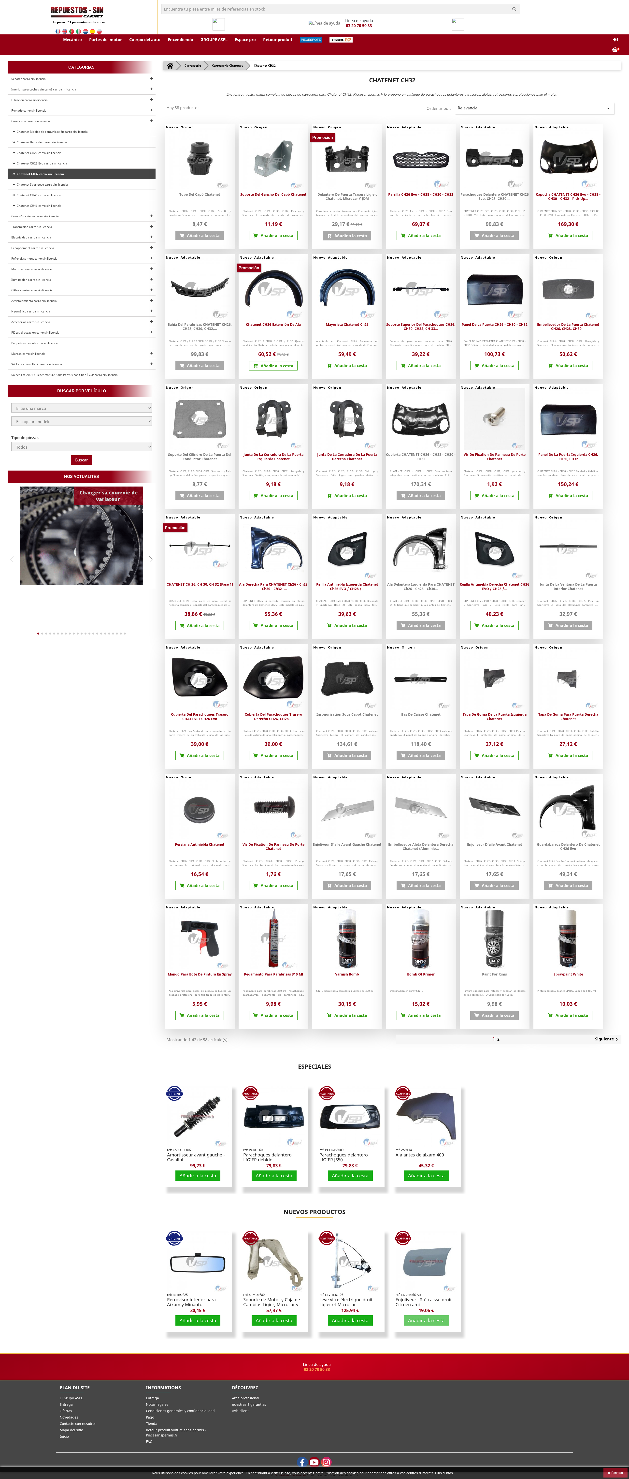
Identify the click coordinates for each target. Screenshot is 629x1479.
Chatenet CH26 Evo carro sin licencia (41, 163)
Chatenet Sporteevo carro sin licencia (41, 184)
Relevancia (534, 108)
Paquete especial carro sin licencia (34, 343)
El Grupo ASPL (71, 1398)
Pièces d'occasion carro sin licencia (35, 332)
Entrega (66, 1404)
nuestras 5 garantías (249, 1404)
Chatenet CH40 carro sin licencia (38, 195)
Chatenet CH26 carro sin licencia (38, 153)
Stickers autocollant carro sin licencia (36, 364)
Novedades (69, 1417)
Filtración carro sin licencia (29, 100)
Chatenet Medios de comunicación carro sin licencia (51, 132)
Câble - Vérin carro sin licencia (32, 290)
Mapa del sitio (71, 1430)
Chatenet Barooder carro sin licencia (41, 142)
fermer (616, 1473)
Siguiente (607, 1039)
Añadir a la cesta (198, 1175)
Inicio (64, 1436)
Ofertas (66, 1410)
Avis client (240, 1410)
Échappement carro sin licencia (32, 248)
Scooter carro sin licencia (28, 79)
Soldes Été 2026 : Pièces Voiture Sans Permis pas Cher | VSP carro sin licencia (64, 375)
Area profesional (245, 1398)
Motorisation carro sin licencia (32, 269)
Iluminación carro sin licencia (31, 280)
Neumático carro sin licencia (30, 311)
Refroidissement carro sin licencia (34, 258)
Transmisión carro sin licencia (31, 227)
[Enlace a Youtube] (314, 1462)
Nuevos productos (314, 1212)
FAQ (149, 1441)
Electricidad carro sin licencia (31, 237)
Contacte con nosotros (78, 1423)
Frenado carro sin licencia (28, 110)
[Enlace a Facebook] (302, 1462)
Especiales (314, 1066)
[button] (72, 39)
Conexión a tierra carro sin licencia (35, 216)
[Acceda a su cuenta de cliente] (615, 40)
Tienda (151, 1423)
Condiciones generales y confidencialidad (180, 1410)
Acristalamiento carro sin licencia (34, 301)
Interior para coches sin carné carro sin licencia (43, 89)
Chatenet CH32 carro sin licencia (39, 174)
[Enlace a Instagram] (326, 1462)
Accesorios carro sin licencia (30, 322)
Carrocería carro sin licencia (30, 121)
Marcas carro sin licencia (28, 354)
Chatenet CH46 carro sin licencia (38, 206)
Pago (150, 1417)
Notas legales (157, 1404)
